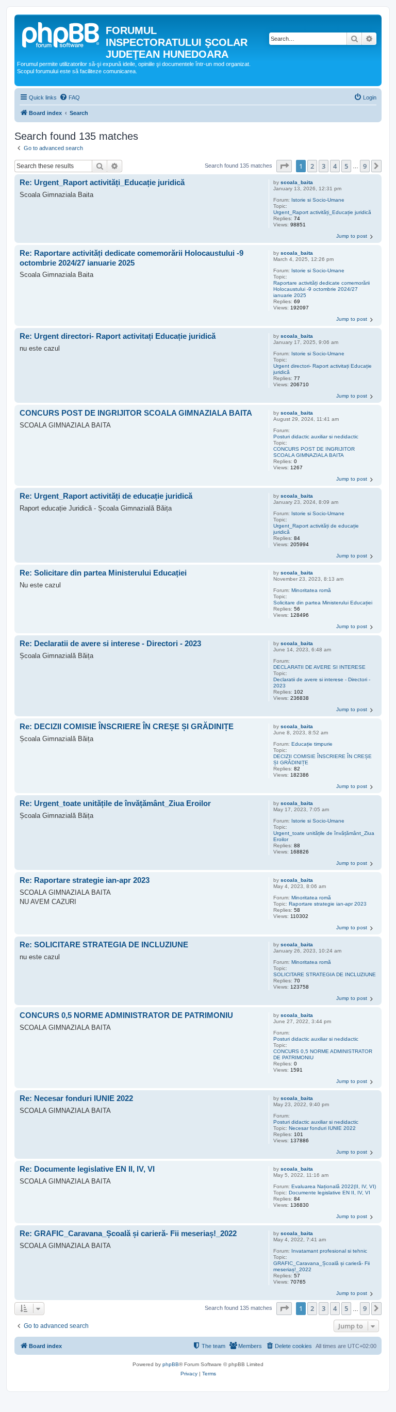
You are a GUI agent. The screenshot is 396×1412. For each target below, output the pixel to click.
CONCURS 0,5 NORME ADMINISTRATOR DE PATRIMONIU (322, 1054)
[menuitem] (69, 97)
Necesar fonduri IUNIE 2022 (322, 1128)
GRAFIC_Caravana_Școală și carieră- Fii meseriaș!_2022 (321, 1266)
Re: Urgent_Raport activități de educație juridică (106, 495)
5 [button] (346, 166)
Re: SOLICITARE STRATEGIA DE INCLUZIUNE (104, 944)
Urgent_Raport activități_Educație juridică (322, 212)
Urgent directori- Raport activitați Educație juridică (322, 369)
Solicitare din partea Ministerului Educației (322, 602)
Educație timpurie (312, 744)
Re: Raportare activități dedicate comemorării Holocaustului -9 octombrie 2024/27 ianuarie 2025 (131, 258)
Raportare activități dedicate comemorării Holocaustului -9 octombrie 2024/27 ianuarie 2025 (321, 289)
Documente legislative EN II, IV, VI (329, 1192)
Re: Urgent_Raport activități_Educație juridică (102, 182)
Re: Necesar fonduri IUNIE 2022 (76, 1098)
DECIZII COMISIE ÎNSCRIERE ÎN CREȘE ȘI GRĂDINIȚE (322, 759)
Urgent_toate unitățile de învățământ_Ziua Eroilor (323, 836)
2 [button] (312, 166)
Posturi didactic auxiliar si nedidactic (315, 436)
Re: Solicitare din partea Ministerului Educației (103, 572)
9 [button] (365, 166)
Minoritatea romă (311, 590)
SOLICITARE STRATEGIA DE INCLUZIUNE (324, 974)
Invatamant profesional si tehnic (329, 1251)
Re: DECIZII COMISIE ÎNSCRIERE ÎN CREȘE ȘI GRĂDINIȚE (127, 726)
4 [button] (335, 166)
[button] (284, 166)
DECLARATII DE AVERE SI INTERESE (319, 667)
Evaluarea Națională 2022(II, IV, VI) (333, 1186)
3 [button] (323, 166)
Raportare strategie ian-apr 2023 (328, 904)
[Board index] (61, 33)
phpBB (170, 1364)
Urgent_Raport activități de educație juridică (316, 529)
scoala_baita (296, 182)
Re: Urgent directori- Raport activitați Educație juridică (118, 336)
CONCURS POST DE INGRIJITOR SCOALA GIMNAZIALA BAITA (314, 452)
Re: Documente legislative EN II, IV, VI (87, 1168)
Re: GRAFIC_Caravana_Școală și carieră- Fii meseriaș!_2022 (128, 1233)
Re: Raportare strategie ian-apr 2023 (85, 880)
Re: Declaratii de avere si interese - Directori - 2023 (110, 643)
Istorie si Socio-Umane (317, 200)
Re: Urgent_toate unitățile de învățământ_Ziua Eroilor (115, 803)
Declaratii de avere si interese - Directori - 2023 (321, 682)
